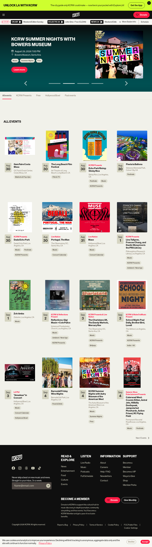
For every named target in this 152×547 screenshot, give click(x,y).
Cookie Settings (131, 528)
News (63, 466)
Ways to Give (129, 476)
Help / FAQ (105, 471)
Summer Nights (27, 61)
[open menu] (4, 15)
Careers (104, 467)
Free (39, 61)
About (103, 462)
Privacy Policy (77, 525)
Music (15, 61)
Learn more (19, 69)
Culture (64, 479)
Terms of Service (95, 525)
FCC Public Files (129, 525)
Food (63, 475)
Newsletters (106, 476)
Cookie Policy (112, 525)
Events (64, 484)
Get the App (136, 5)
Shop (125, 480)
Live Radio (85, 462)
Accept (145, 542)
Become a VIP (129, 471)
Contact (104, 480)
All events (6, 95)
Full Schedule (87, 476)
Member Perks (129, 485)
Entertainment (68, 471)
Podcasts (85, 471)
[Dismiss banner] (149, 3)
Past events (70, 95)
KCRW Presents (23, 95)
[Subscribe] (48, 486)
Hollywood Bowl (52, 95)
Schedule (145, 22)
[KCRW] (17, 460)
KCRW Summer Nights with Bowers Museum (43, 41)
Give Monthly (130, 500)
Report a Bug (62, 525)
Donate (143, 14)
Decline (131, 542)
